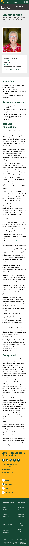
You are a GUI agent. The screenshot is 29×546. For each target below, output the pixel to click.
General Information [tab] (8, 502)
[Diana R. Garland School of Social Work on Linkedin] (14, 460)
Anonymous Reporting (7, 522)
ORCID (6, 64)
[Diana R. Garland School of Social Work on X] (7, 460)
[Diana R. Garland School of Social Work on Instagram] (10, 460)
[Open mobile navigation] (27, 2)
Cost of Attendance (7, 528)
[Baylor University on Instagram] (11, 540)
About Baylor (5, 505)
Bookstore (5, 512)
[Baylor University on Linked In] (17, 540)
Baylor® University (13, 542)
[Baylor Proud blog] (5, 540)
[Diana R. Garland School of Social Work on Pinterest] (18, 460)
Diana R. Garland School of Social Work (12, 7)
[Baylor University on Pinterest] (21, 540)
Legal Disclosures (6, 532)
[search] (23, 2)
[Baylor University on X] (14, 540)
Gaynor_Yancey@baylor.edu (11, 60)
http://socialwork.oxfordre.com (16, 241)
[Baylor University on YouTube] (24, 540)
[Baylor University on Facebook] (8, 540)
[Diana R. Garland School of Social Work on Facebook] (3, 460)
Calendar (5, 514)
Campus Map (6, 516)
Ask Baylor (5, 509)
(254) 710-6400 (9, 472)
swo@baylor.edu (9, 469)
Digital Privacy (6, 530)
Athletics (4, 507)
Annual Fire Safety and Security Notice (8, 524)
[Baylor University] (10, 2)
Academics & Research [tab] (22, 502)
